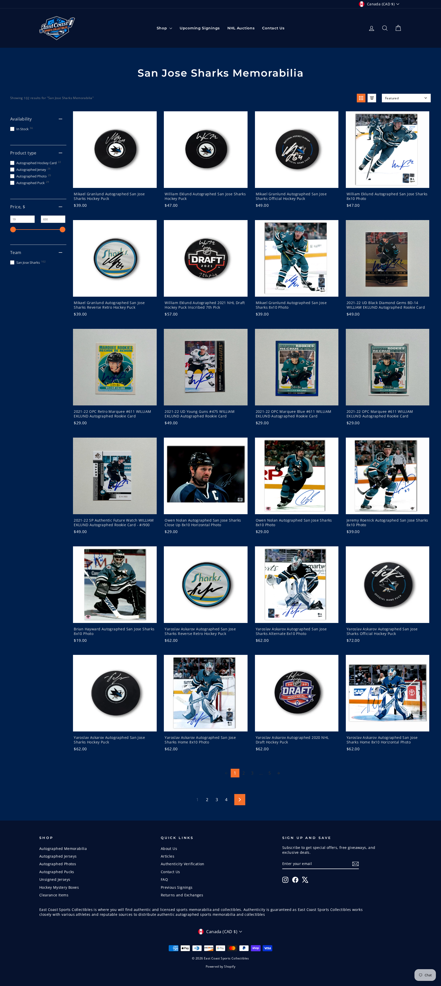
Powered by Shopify (220, 966)
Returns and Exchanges (182, 895)
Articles (167, 856)
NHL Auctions (240, 28)
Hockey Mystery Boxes (59, 887)
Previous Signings (177, 887)
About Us (169, 848)
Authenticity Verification (182, 863)
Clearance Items (53, 895)
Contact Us (273, 28)
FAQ (164, 879)
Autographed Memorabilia (63, 848)
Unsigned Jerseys (54, 879)
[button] (361, 98)
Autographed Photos (57, 863)
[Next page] (278, 773)
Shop (162, 28)
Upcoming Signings (200, 28)
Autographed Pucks (56, 871)
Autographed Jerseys (58, 856)
